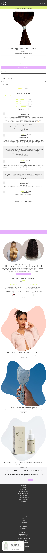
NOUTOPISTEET (23, 522)
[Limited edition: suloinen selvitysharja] (23, 383)
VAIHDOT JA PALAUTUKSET (23, 493)
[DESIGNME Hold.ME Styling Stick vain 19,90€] (23, 328)
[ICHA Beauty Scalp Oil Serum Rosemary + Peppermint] (23, 438)
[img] (23, 113)
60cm (26, 60)
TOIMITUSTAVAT (23, 489)
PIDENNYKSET (23, 507)
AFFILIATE (23, 501)
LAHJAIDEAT (23, 510)
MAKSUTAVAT (23, 487)
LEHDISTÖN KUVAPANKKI (23, 497)
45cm (21, 60)
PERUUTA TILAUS (23, 495)
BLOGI (23, 518)
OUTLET (23, 520)
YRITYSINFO (23, 485)
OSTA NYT (23, 412)
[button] (23, 72)
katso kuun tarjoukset (23, 273)
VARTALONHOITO (23, 514)
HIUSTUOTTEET (23, 505)
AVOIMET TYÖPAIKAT (23, 499)
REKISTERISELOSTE (23, 491)
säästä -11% (23, 467)
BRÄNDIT (23, 512)
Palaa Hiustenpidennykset (24, 232)
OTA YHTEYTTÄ (23, 516)
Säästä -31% (23, 357)
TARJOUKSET (23, 509)
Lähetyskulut (22, 53)
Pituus (23, 57)
